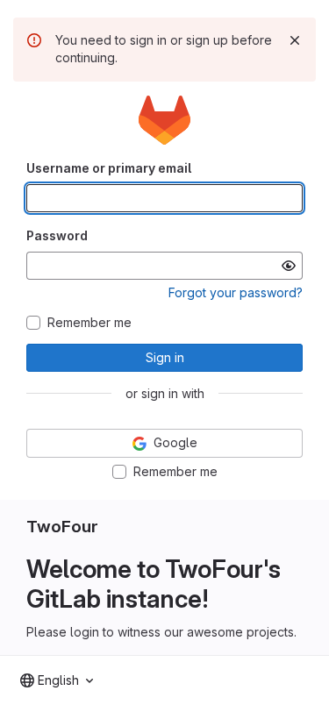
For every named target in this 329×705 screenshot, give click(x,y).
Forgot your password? (235, 292)
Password (57, 235)
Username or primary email (108, 167)
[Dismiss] (294, 40)
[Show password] (289, 266)
